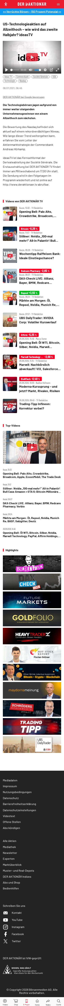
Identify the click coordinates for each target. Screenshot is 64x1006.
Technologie (9, 80)
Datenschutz (11, 798)
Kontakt (17, 912)
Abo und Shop (11, 882)
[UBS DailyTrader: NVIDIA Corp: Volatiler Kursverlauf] (32, 320)
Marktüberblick (12, 864)
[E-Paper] (26, 1001)
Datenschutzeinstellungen (19, 810)
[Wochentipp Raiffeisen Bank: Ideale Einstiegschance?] (32, 256)
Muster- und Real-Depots (18, 870)
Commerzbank (22, 76)
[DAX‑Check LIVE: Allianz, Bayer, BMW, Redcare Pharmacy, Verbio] (32, 277)
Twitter (16, 941)
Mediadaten (10, 780)
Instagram (18, 927)
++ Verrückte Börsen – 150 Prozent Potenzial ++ (32, 11)
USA (54, 76)
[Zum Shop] (16, 1001)
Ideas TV (8, 76)
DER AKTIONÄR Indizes (17, 876)
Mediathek (9, 847)
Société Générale (40, 76)
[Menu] (59, 4)
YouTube (17, 919)
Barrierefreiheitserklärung (19, 804)
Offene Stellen (12, 821)
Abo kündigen (11, 828)
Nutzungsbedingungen (17, 792)
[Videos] (5, 1001)
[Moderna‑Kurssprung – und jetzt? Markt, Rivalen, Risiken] (32, 385)
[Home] (37, 1001)
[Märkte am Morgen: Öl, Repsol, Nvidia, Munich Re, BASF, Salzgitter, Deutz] (32, 299)
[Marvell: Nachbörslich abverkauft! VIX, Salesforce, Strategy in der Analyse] (32, 363)
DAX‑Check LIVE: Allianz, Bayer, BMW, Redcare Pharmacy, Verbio (32, 505)
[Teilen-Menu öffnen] (48, 1001)
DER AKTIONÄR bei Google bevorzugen (23, 97)
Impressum (10, 786)
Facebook (18, 934)
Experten (9, 858)
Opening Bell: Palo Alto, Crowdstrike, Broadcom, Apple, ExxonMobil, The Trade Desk (32, 475)
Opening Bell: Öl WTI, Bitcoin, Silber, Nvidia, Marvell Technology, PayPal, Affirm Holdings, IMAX (30, 534)
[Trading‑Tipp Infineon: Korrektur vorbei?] (32, 406)
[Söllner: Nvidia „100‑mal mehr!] (32, 235)
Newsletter (10, 852)
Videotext (9, 816)
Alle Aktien (9, 840)
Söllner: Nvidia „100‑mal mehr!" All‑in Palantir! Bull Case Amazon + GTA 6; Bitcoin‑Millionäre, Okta (31, 490)
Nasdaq (23, 80)
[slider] (14, 70)
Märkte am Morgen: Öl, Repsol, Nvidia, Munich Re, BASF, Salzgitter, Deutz (31, 519)
